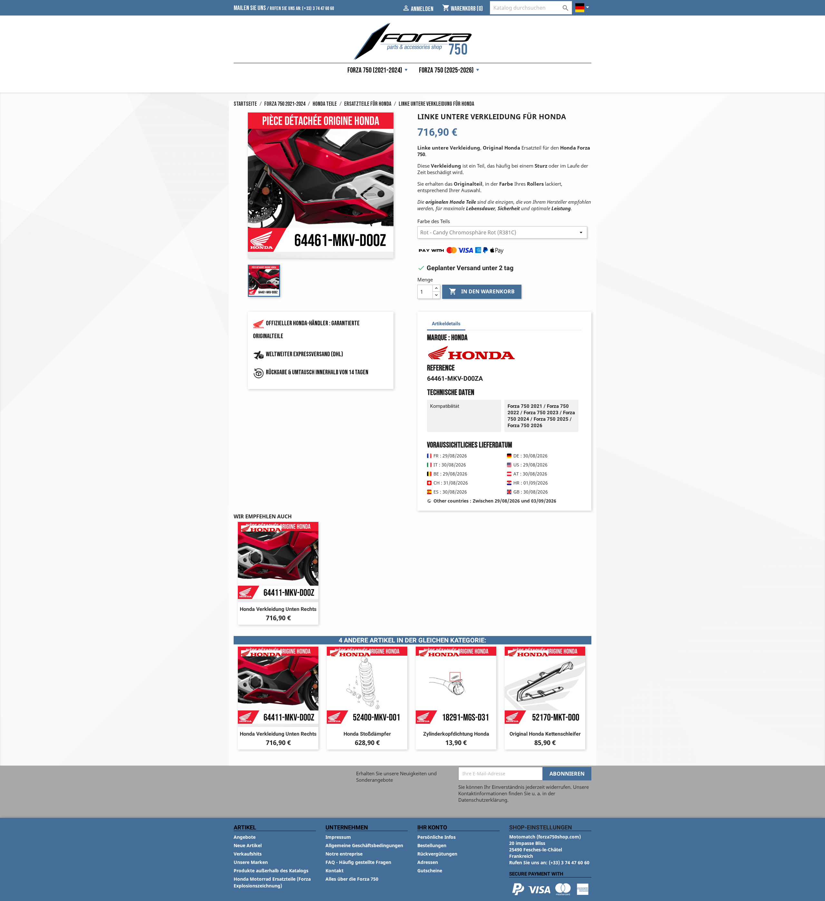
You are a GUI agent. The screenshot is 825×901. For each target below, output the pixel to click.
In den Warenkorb (482, 291)
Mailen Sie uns (250, 8)
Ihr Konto (432, 827)
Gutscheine (429, 870)
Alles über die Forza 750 (351, 879)
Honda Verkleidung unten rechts (278, 609)
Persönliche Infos (436, 837)
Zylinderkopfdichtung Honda (456, 734)
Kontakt (334, 870)
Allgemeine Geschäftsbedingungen (364, 845)
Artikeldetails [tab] (446, 324)
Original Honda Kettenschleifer (545, 734)
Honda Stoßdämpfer (367, 734)
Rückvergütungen (437, 854)
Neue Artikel (248, 845)
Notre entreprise (344, 854)
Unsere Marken (251, 862)
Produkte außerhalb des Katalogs (271, 870)
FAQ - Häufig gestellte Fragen (358, 862)
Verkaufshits (248, 854)
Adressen (427, 862)
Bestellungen (431, 845)
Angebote (245, 837)
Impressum (338, 837)
